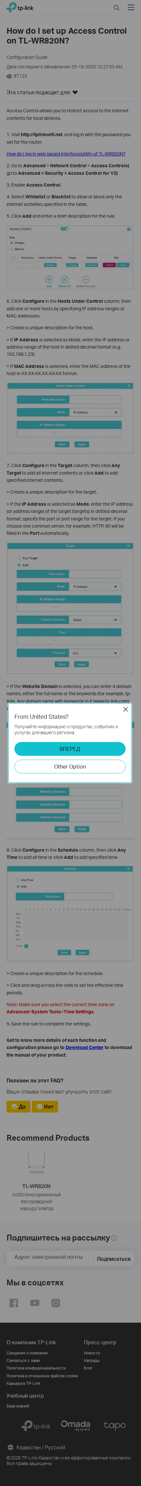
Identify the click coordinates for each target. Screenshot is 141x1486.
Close (125, 709)
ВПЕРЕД (70, 748)
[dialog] (70, 743)
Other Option (70, 766)
